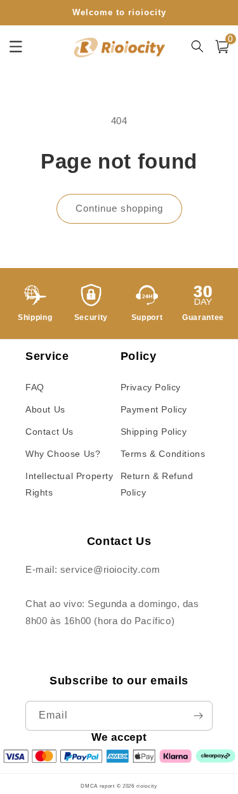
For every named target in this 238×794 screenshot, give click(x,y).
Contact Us (49, 431)
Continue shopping (119, 208)
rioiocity (146, 786)
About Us (45, 409)
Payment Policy (154, 409)
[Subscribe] (198, 716)
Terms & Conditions (163, 454)
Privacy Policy (151, 387)
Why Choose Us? (62, 454)
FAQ (34, 387)
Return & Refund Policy (157, 484)
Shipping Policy (154, 431)
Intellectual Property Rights (69, 484)
